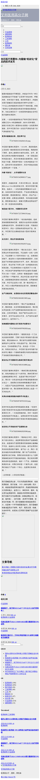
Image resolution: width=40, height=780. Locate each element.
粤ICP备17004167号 (8, 777)
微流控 (7, 694)
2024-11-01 (5, 750)
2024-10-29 (5, 763)
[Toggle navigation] (2, 24)
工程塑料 (8, 39)
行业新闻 (8, 32)
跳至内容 (4, 2)
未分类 (7, 698)
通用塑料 (8, 34)
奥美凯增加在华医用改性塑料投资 (15, 573)
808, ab (13, 615)
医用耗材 (8, 36)
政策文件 (8, 696)
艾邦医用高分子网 (14, 15)
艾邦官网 (8, 48)
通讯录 (7, 45)
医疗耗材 (8, 687)
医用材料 (8, 43)
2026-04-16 (5, 723)
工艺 (7, 41)
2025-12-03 (5, 737)
